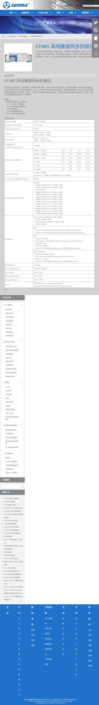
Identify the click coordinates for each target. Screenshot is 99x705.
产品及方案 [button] (43, 13)
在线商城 (90, 653)
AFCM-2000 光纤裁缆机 (12, 533)
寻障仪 (8, 406)
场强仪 (8, 458)
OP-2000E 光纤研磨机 (11, 527)
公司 (19, 610)
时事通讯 (33, 642)
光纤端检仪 (9, 365)
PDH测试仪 (9, 434)
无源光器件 (9, 321)
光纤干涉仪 (9, 413)
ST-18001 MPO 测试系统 (12, 511)
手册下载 (76, 666)
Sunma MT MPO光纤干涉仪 (13, 508)
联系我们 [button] (85, 13)
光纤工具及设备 (48, 631)
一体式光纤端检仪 (10, 524)
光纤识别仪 (9, 402)
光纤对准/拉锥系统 (12, 350)
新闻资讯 (32, 616)
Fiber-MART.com (52, 703)
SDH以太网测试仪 (12, 437)
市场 (63, 610)
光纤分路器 (9, 317)
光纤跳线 (9, 325)
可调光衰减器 (10, 409)
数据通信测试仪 (11, 430)
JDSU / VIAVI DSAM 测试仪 (13, 587)
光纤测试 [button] (7, 382)
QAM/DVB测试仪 (12, 461)
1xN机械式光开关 (10, 505)
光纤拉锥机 (8, 552)
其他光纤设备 (10, 376)
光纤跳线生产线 (11, 346)
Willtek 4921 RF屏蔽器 (12, 577)
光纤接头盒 (9, 332)
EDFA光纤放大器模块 (11, 498)
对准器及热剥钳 (11, 369)
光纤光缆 (9, 328)
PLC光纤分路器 (9, 502)
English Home (67, 6)
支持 (76, 610)
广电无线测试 (22, 36)
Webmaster (61, 703)
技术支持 (76, 626)
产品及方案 (11, 36)
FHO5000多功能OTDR (11, 571)
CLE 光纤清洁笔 (9, 568)
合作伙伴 (63, 646)
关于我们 (19, 626)
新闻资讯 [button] (25, 13)
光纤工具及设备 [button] (9, 342)
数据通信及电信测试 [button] (11, 425)
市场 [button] (58, 13)
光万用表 (9, 394)
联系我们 (89, 616)
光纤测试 (48, 639)
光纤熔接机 (9, 354)
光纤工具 (9, 358)
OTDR (8, 387)
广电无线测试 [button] (8, 453)
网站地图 (90, 663)
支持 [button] (71, 13)
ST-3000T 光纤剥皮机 (11, 530)
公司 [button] (11, 13)
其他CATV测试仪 (12, 473)
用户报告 (19, 666)
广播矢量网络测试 (12, 465)
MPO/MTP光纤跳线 (11, 521)
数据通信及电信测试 (48, 649)
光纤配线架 (9, 336)
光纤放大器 (9, 313)
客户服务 (76, 646)
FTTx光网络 (48, 621)
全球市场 (63, 626)
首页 (3, 36)
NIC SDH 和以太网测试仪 (12, 574)
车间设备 (19, 646)
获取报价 (90, 642)
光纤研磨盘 (8, 536)
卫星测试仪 (9, 469)
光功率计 (9, 391)
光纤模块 (9, 309)
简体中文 (79, 6)
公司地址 (90, 632)
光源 (7, 398)
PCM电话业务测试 (12, 447)
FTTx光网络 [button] (8, 305)
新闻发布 (33, 632)
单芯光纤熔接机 (9, 555)
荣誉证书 (19, 687)
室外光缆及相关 (11, 373)
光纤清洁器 (9, 361)
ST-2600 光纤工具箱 (11, 558)
